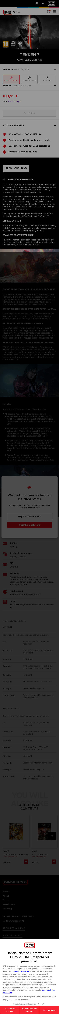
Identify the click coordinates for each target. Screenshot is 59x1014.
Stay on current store (29, 516)
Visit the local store (29, 524)
